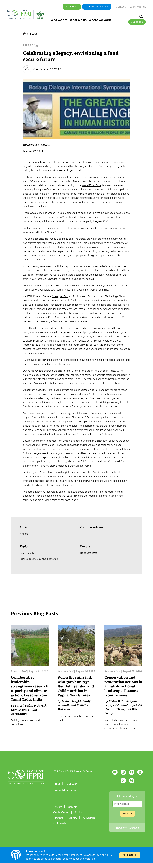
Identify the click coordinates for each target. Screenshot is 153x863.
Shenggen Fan (60, 296)
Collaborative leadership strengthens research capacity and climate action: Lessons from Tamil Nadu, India (29, 688)
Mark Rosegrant (41, 300)
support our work (97, 7)
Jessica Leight (71, 701)
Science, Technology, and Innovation (39, 559)
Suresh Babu (23, 706)
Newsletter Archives (127, 827)
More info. (90, 858)
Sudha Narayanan (24, 712)
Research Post (19, 671)
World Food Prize (91, 185)
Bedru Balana (118, 701)
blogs (34, 33)
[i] (141, 16)
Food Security (27, 553)
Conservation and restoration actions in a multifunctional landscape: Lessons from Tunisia (123, 686)
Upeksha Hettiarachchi (123, 707)
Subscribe (137, 22)
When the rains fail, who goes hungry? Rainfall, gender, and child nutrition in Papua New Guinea (76, 686)
